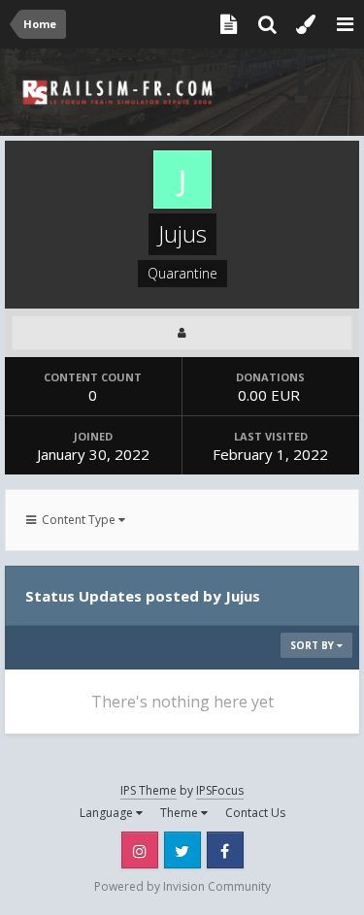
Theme (180, 812)
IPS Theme (148, 790)
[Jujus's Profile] (182, 332)
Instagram (139, 850)
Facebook (225, 850)
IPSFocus (220, 790)
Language (108, 812)
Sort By (313, 645)
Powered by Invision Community (182, 886)
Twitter (182, 850)
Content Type (77, 519)
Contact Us (255, 812)
